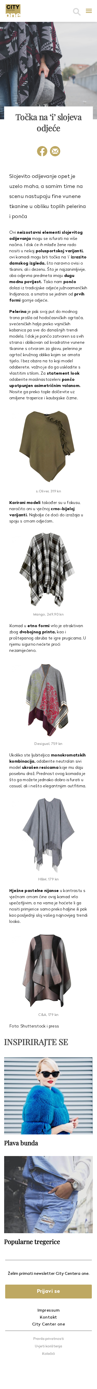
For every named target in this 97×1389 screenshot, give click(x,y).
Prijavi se (48, 1291)
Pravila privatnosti (48, 1339)
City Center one (48, 1324)
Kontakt (48, 1317)
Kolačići (48, 1354)
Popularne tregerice (32, 1241)
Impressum (49, 1311)
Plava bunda (21, 1143)
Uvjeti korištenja (48, 1346)
